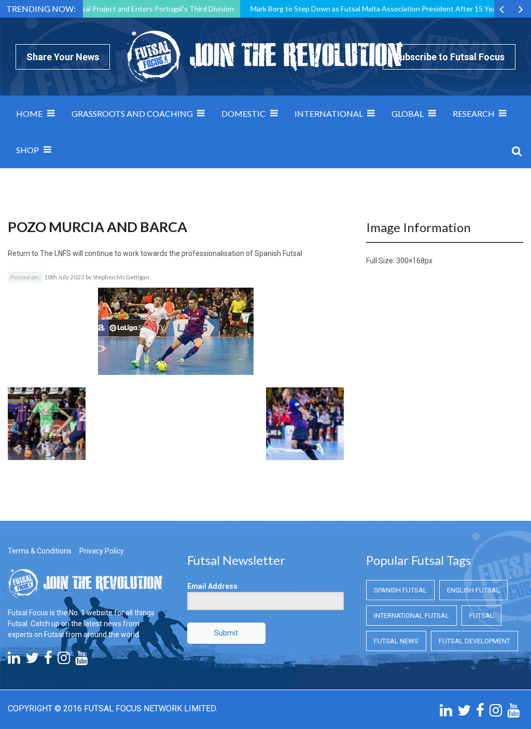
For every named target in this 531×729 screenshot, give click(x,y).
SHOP (27, 150)
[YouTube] (81, 660)
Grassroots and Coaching (132, 113)
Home (29, 113)
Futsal (481, 615)
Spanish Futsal (400, 590)
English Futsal (473, 590)
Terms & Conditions (40, 551)
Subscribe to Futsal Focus (449, 56)
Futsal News (396, 641)
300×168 (410, 260)
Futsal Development (474, 641)
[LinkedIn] (14, 660)
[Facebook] (48, 660)
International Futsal (411, 615)
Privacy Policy (101, 551)
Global (408, 113)
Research (474, 113)
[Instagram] (64, 660)
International (329, 113)
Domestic (243, 113)
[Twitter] (32, 660)
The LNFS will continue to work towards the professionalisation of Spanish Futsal (171, 253)
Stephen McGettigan (121, 277)
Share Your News (62, 56)
